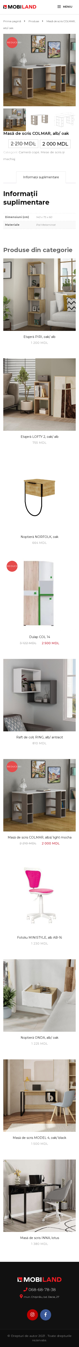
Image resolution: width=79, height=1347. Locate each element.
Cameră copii (29, 152)
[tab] (41, 177)
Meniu (67, 6)
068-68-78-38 (42, 1289)
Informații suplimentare (41, 177)
